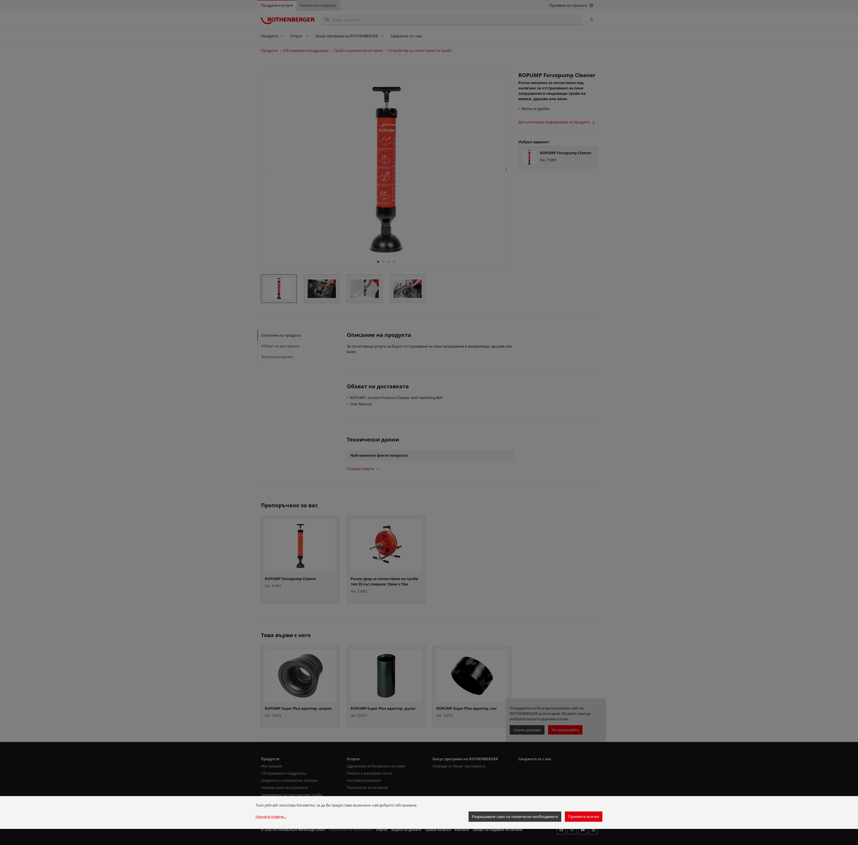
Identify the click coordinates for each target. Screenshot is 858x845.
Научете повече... (271, 816)
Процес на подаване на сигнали (497, 830)
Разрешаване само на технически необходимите (515, 816)
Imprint (381, 830)
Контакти (462, 830)
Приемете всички (583, 816)
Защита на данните (406, 830)
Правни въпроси (438, 830)
